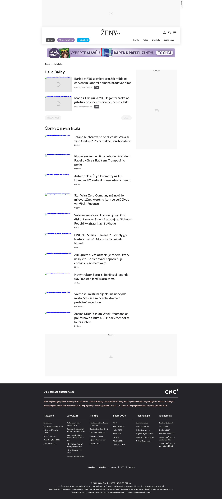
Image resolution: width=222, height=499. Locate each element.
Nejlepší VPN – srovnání (145, 437)
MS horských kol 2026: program (77, 406)
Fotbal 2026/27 (119, 426)
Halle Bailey (58, 64)
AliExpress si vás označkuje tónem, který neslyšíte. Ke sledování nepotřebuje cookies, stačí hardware (101, 259)
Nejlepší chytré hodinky (144, 434)
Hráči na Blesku (81, 402)
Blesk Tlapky (67, 402)
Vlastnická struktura (79, 492)
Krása (145, 40)
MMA (115, 423)
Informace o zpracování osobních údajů (135, 489)
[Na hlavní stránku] (111, 32)
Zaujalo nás (169, 40)
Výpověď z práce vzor (98, 440)
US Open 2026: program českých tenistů (136, 406)
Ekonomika (165, 415)
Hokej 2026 (117, 430)
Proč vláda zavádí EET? (98, 433)
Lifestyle (156, 40)
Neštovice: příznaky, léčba (53, 426)
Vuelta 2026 (161, 406)
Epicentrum (48, 423)
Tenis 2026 (117, 434)
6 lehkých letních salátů (75, 456)
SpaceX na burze (142, 423)
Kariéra (132, 467)
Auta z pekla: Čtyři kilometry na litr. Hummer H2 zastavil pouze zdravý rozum (102, 178)
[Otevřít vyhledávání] (169, 32)
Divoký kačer (95, 443)
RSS (122, 467)
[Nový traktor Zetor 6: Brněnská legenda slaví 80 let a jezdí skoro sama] (58, 280)
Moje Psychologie (52, 402)
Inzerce (113, 467)
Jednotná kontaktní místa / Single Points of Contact (106, 492)
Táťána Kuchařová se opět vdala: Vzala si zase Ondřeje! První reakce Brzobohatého (102, 139)
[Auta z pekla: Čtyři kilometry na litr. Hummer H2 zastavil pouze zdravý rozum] (58, 181)
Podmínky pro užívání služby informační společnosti (100, 489)
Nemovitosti (136, 402)
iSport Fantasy (96, 402)
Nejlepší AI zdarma (143, 430)
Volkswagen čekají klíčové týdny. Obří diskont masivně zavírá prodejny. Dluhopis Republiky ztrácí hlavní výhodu (103, 219)
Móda (136, 40)
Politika (94, 415)
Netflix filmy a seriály (143, 441)
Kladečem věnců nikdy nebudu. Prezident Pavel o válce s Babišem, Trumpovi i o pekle (102, 160)
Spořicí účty (163, 426)
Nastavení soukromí (164, 489)
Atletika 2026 (118, 441)
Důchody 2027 (164, 430)
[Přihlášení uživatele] (164, 32)
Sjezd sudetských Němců (99, 429)
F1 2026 (116, 437)
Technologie (143, 415)
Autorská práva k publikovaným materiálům (65, 489)
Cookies (153, 489)
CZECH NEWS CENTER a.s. (120, 483)
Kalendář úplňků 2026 (52, 440)
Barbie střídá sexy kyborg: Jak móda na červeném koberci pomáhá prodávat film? (102, 81)
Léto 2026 (72, 415)
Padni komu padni (96, 436)
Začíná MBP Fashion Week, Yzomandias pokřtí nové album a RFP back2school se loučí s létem (102, 318)
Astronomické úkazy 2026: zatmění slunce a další (75, 438)
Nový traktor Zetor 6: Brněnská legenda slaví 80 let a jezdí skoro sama (101, 277)
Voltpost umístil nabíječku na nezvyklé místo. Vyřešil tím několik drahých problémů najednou (100, 298)
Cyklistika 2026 (119, 444)
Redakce (102, 467)
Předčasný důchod (166, 423)
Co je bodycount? (50, 443)
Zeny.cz (47, 64)
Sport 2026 (119, 415)
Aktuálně (49, 415)
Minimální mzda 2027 (167, 434)
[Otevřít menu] (174, 32)
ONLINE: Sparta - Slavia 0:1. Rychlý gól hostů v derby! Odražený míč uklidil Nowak (100, 239)
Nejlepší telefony (142, 426)
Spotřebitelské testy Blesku (117, 402)
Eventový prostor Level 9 (104, 406)
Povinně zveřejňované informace (138, 492)
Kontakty (91, 467)
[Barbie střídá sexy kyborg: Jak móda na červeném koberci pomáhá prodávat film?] (58, 84)
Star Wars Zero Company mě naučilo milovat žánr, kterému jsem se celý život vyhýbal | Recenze (101, 199)
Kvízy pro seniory (50, 436)
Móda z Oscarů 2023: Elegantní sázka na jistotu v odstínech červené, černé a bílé (101, 100)
